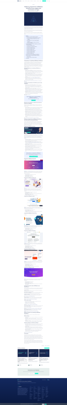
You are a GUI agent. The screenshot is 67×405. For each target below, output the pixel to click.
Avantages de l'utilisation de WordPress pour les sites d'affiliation (33, 39)
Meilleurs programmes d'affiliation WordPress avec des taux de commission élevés (33, 44)
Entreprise (35, 387)
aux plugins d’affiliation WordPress (36, 77)
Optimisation (43, 392)
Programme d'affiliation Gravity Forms (31, 50)
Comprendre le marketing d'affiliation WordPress (32, 36)
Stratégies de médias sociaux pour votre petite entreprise (32, 311)
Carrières (30, 393)
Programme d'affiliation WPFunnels (31, 48)
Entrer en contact (33, 100)
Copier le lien (43, 345)
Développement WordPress (43, 389)
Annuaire (34, 395)
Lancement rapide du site (43, 388)
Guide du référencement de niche (28, 332)
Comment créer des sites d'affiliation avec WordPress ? (32, 54)
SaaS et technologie (39, 395)
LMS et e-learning (35, 392)
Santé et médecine (34, 391)
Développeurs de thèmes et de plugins (39, 394)
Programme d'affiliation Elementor (31, 47)
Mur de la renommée (31, 396)
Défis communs (29, 56)
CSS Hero (25, 261)
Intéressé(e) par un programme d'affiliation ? (32, 46)
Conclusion (27, 58)
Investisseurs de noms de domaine (39, 398)
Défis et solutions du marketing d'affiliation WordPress (32, 55)
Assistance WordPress (43, 397)
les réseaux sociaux (35, 309)
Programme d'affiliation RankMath (31, 51)
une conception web (28, 136)
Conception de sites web (43, 391)
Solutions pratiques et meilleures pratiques (32, 57)
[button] (45, 345)
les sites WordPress (26, 226)
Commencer (47, 393)
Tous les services (43, 399)
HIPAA (34, 396)
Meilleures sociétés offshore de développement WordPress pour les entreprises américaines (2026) (43, 359)
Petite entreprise (35, 388)
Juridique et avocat (35, 393)
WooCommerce (29, 357)
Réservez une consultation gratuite (47, 396)
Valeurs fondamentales (31, 391)
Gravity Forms (25, 225)
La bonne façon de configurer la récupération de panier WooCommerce (32, 359)
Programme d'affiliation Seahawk (31, 45)
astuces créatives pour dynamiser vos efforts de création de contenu (34, 308)
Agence (39, 357)
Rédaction (31, 388)
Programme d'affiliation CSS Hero (31, 52)
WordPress (33, 4)
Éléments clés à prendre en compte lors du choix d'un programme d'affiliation (33, 42)
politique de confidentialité (47, 391)
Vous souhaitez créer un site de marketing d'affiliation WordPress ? (33, 41)
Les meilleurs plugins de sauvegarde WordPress (32, 304)
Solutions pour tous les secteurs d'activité (35, 398)
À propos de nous (31, 387)
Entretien (42, 398)
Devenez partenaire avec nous (39, 400)
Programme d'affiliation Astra (30, 53)
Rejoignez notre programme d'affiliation (33, 156)
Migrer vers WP (43, 393)
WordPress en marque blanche (39, 388)
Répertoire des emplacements (31, 394)
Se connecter (47, 392)
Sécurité (26, 302)
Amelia (25, 207)
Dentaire (34, 394)
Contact (46, 394)
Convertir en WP (43, 394)
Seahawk (36, 134)
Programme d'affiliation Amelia (30, 49)
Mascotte (30, 397)
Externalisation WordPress (39, 389)
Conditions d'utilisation (47, 388)
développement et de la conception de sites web (34, 142)
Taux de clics (29, 94)
